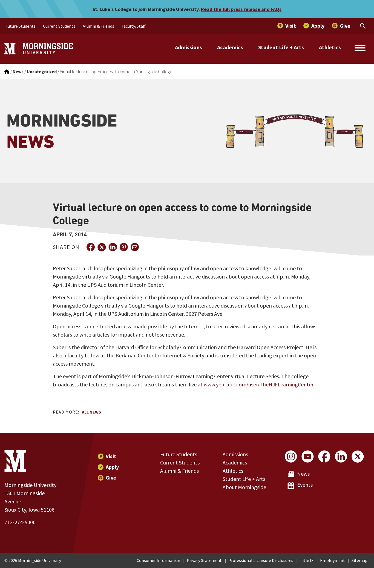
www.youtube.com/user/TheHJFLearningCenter (258, 384)
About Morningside (244, 487)
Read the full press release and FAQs (241, 9)
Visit (111, 456)
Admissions (188, 47)
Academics (230, 47)
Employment (332, 560)
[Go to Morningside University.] (6, 71)
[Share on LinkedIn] (112, 247)
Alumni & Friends (179, 470)
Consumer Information (158, 560)
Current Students (180, 462)
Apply (112, 466)
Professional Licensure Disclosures (260, 560)
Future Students (178, 454)
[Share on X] (101, 247)
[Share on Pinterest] (123, 247)
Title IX (306, 560)
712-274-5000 (20, 522)
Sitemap (359, 560)
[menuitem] (20, 26)
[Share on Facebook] (91, 247)
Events (305, 484)
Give (111, 477)
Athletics (330, 47)
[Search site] (360, 49)
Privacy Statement (204, 560)
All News (91, 412)
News (303, 473)
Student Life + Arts (281, 47)
